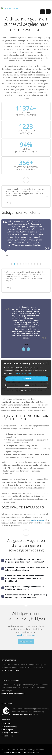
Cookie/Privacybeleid (32, 752)
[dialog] (26, 377)
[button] (11, 264)
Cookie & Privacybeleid (22, 373)
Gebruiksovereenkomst (13, 752)
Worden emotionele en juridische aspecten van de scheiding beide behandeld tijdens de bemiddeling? (26, 578)
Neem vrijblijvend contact (11, 670)
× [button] (47, 362)
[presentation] (23, 349)
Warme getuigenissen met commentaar (26, 168)
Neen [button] (27, 385)
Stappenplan (26, 641)
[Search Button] (42, 11)
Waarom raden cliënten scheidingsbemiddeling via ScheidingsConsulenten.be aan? (26, 596)
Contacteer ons (7, 736)
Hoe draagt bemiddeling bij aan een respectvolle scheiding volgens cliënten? (26, 568)
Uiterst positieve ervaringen (26, 150)
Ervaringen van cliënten (10, 733)
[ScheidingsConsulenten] (10, 8)
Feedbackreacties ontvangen (26, 131)
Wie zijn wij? (6, 724)
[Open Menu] (48, 11)
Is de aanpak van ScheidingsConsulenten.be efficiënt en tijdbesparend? (24, 587)
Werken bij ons (7, 730)
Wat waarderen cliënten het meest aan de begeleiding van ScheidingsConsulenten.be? (24, 560)
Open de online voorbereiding (13, 693)
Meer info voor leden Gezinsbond (25, 714)
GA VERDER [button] (26, 379)
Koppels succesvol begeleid (26, 113)
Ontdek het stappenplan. (26, 635)
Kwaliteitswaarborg (8, 727)
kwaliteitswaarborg (38, 520)
